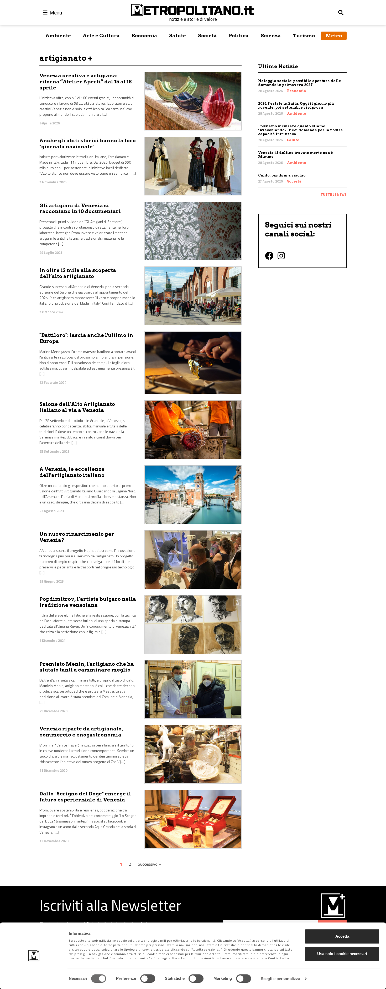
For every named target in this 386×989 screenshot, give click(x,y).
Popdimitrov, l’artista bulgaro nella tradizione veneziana (87, 602)
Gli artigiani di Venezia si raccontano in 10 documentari (80, 209)
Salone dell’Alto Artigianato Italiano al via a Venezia (77, 407)
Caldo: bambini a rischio (282, 175)
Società (207, 35)
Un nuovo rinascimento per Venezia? (76, 537)
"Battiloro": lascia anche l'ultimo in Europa (86, 338)
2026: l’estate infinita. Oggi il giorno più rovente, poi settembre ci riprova (296, 105)
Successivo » (149, 864)
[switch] (147, 978)
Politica (239, 35)
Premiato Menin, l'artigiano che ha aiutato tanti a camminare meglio (86, 667)
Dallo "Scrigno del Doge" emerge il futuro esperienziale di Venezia (85, 797)
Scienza (271, 35)
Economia (144, 35)
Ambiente (58, 35)
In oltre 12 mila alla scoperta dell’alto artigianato (77, 273)
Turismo (304, 35)
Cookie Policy (278, 958)
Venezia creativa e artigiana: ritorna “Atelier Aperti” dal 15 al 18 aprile (85, 82)
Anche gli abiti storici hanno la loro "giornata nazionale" (87, 144)
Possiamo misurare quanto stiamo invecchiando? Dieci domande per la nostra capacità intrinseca (300, 130)
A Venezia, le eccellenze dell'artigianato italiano (72, 472)
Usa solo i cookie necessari (342, 953)
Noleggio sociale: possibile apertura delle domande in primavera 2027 (299, 83)
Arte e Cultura (101, 35)
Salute (177, 35)
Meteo (334, 35)
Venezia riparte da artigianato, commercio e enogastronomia (81, 732)
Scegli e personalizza (280, 978)
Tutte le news (334, 194)
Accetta (342, 936)
